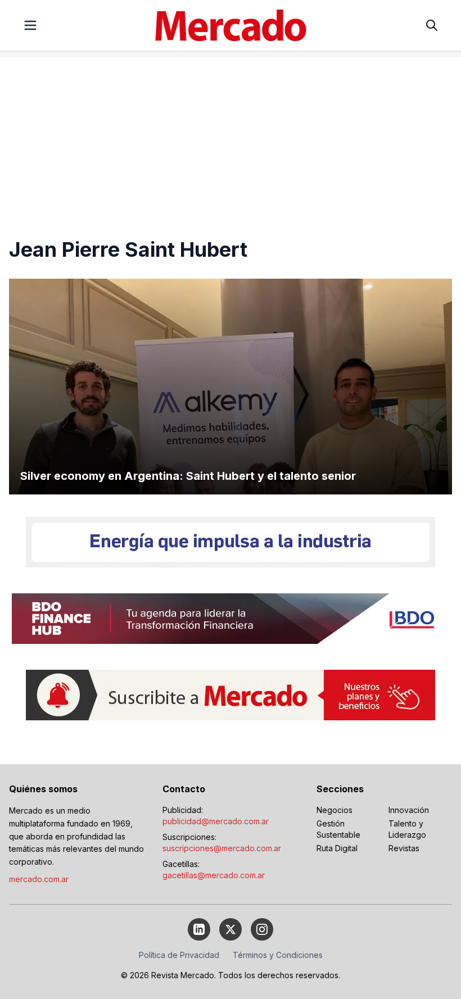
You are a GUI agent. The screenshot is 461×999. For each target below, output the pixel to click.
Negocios (334, 810)
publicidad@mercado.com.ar (215, 821)
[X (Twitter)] (230, 929)
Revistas (403, 848)
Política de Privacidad (179, 955)
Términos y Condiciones (278, 955)
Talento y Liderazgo (407, 829)
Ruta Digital (337, 848)
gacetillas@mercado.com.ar (213, 875)
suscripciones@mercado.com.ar (221, 848)
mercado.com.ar (39, 879)
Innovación (408, 810)
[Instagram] (262, 929)
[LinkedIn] (199, 929)
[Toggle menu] (30, 25)
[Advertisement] (230, 136)
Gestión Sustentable (338, 829)
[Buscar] (432, 25)
